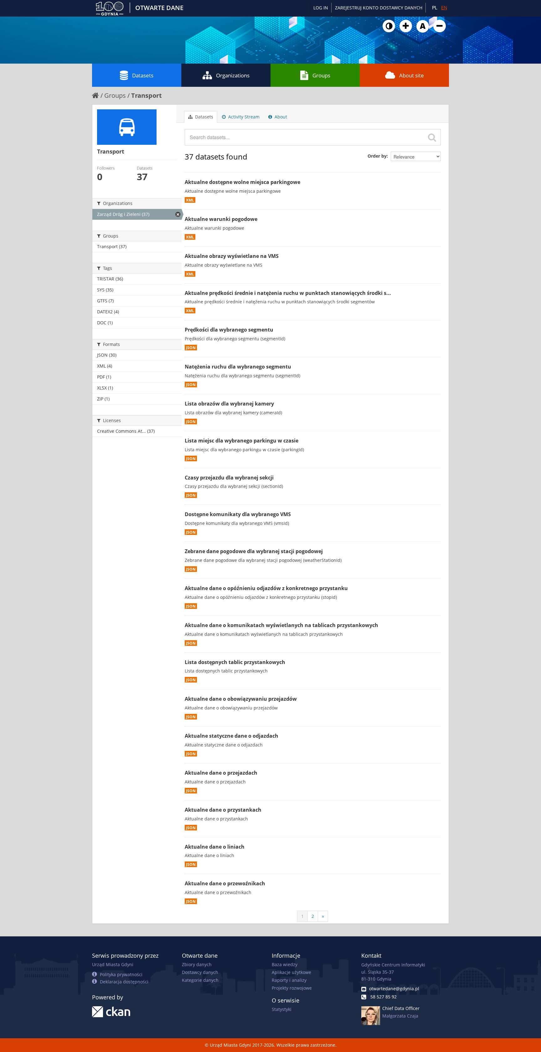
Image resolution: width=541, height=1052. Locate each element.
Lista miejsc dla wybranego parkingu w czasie (241, 440)
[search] (432, 137)
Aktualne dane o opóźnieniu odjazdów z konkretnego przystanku (266, 588)
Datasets (142, 75)
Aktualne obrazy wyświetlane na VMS (232, 256)
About (280, 117)
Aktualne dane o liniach (215, 846)
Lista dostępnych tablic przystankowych (235, 662)
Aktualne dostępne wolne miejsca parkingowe (242, 182)
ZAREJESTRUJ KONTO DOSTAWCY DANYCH (378, 8)
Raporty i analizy (289, 980)
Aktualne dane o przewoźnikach (225, 883)
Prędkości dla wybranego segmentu (229, 329)
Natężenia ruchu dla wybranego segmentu (238, 366)
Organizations (233, 75)
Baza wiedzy (284, 964)
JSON (191, 347)
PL (434, 7)
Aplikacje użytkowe (291, 972)
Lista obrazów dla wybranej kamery (229, 403)
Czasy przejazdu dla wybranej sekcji (229, 477)
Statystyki (281, 1009)
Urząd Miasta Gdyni (112, 964)
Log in (320, 8)
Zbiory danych (197, 964)
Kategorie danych (200, 980)
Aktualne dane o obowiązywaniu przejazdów (241, 698)
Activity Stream (243, 117)
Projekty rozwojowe (292, 988)
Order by (377, 156)
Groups (321, 75)
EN (444, 7)
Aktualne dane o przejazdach (221, 772)
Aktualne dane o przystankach (223, 809)
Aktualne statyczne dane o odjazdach (231, 735)
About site (411, 75)
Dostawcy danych (200, 972)
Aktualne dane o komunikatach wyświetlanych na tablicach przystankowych (281, 625)
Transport (146, 95)
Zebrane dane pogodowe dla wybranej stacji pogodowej (254, 551)
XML (190, 199)
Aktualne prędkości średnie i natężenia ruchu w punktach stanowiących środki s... (288, 293)
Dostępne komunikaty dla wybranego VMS (238, 514)
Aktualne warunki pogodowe (221, 219)
